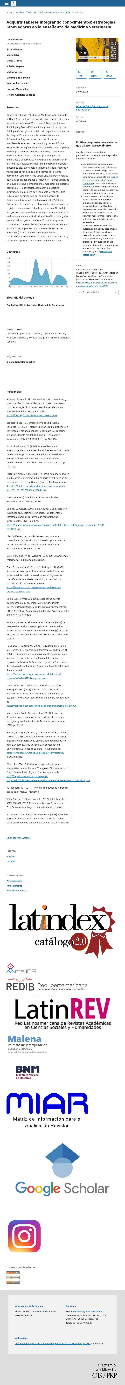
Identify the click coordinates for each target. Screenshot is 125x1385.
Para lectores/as (14, 880)
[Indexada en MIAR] (47, 1126)
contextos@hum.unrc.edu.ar (88, 1311)
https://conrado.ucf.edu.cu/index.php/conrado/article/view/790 (41, 705)
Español (11, 861)
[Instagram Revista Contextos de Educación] (25, 1253)
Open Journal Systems (19, 837)
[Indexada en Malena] (27, 1053)
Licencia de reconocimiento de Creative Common (100, 180)
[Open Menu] (6, 3)
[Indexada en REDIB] (47, 990)
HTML (94, 76)
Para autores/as (14, 885)
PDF (80, 76)
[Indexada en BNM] (28, 1088)
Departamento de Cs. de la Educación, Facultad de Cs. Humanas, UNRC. (52, 1343)
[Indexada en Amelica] (21, 972)
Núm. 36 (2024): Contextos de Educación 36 (49, 12)
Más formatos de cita (88, 292)
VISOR (109, 76)
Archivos (20, 12)
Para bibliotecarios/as (17, 890)
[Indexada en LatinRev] (62, 1029)
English (11, 856)
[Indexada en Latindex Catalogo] (62, 958)
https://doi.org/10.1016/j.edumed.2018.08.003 (32, 415)
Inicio (9, 12)
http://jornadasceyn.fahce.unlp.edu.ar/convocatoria (35, 752)
